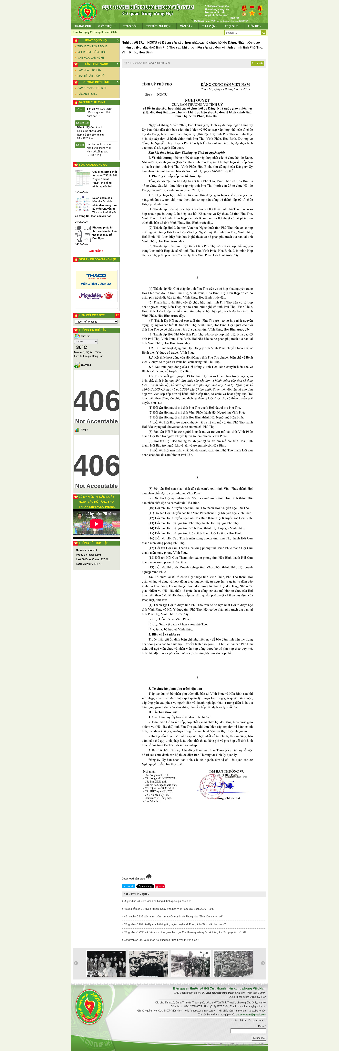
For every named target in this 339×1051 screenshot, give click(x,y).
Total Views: (83, 563)
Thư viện (209, 26)
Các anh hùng (87, 94)
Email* (262, 1026)
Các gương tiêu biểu (92, 88)
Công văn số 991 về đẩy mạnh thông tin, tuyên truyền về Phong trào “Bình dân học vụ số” (174, 924)
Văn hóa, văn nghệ (90, 57)
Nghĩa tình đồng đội (91, 52)
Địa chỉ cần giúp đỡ (91, 75)
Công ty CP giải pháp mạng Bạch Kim (243, 1044)
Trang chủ (83, 26)
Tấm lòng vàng (96, 64)
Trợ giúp (232, 26)
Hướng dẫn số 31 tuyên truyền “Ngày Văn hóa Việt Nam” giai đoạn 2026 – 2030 (168, 908)
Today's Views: (85, 554)
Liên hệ (254, 26)
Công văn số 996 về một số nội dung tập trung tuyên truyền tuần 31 (161, 939)
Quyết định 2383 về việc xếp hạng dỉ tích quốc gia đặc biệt (157, 901)
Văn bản (186, 26)
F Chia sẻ (128, 886)
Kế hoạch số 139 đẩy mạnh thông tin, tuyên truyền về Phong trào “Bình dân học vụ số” (172, 916)
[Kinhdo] (96, 281)
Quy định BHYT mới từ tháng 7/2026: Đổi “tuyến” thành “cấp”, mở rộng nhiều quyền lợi (104, 179)
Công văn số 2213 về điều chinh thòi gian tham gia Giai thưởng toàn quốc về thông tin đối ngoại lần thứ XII (184, 932)
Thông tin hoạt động (92, 46)
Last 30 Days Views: (88, 559)
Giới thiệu (106, 26)
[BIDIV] (96, 292)
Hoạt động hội (96, 40)
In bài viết (257, 63)
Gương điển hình (96, 82)
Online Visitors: (86, 550)
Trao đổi (130, 26)
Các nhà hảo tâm (89, 70)
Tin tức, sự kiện (158, 26)
